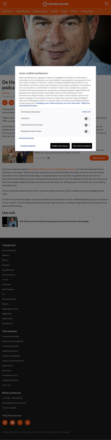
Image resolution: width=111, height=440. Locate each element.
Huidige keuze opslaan (60, 146)
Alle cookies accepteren (82, 146)
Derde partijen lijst (26, 138)
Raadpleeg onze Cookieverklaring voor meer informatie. (58, 103)
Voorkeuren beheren (28, 146)
